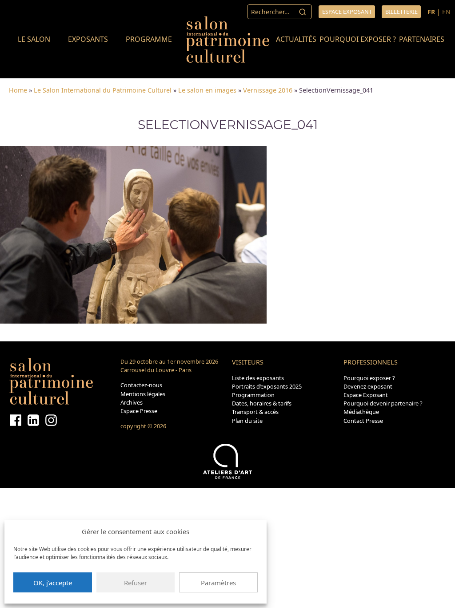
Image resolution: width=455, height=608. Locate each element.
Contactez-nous (141, 385)
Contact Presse (363, 421)
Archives (131, 402)
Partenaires (421, 39)
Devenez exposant (367, 386)
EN (446, 12)
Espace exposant (347, 12)
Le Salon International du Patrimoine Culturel (103, 90)
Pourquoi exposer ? (357, 39)
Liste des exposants (258, 378)
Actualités (296, 39)
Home (18, 90)
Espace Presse (138, 411)
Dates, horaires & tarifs (261, 403)
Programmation (253, 395)
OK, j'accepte (52, 582)
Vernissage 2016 (267, 90)
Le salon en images (207, 90)
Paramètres (218, 582)
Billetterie (401, 12)
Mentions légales (142, 394)
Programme (149, 39)
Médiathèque (361, 412)
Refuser (135, 582)
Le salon (34, 39)
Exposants (88, 39)
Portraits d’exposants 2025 (267, 386)
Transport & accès (255, 412)
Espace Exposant (365, 395)
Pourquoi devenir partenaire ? (383, 403)
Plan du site (247, 421)
